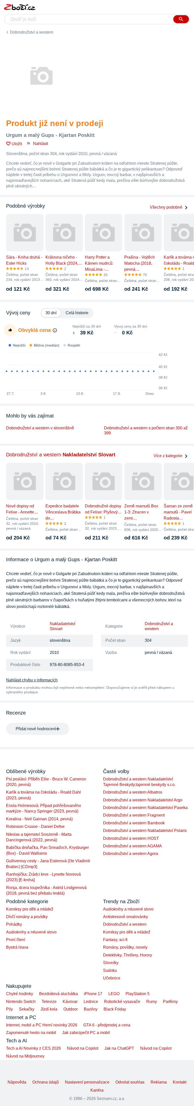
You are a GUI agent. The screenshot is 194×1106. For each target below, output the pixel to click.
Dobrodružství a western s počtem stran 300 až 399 (146, 430)
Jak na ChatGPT (119, 1048)
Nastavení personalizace (87, 1082)
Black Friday (115, 1009)
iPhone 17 (93, 994)
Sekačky (26, 1009)
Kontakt (179, 1082)
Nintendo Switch (21, 1001)
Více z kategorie (168, 456)
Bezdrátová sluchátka (58, 994)
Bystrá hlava (17, 947)
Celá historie (77, 313)
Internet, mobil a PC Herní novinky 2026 (41, 1025)
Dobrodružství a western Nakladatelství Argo (142, 800)
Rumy (151, 1001)
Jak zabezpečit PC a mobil (86, 1032)
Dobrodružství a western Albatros (132, 792)
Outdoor (70, 1009)
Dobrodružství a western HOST (131, 838)
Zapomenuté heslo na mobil (31, 1032)
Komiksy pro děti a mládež (29, 909)
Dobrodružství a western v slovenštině (40, 428)
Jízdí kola (48, 1009)
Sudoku (110, 970)
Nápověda (17, 1082)
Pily (9, 1009)
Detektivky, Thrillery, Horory (127, 955)
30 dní (51, 313)
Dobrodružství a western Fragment (134, 815)
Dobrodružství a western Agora (130, 853)
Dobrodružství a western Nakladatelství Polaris (145, 830)
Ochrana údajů (45, 1082)
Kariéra (97, 1090)
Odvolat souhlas (129, 1082)
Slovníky (110, 963)
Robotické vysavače (122, 1001)
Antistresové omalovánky (125, 917)
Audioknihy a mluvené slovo (31, 932)
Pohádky (14, 924)
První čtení (15, 940)
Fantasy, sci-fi (115, 940)
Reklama (159, 1082)
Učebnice (111, 978)
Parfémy (170, 1001)
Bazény (91, 1009)
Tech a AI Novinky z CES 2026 (33, 1048)
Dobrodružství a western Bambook (134, 823)
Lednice (91, 1001)
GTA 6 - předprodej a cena (106, 1025)
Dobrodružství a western (31, 32)
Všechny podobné (166, 207)
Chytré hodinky (19, 994)
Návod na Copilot (82, 1048)
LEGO (113, 994)
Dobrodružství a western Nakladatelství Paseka (145, 807)
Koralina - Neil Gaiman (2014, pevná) (39, 819)
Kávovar (70, 1001)
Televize (49, 1001)
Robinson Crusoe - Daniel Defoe (35, 826)
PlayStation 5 (138, 994)
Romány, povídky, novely (125, 947)
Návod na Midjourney (25, 1056)
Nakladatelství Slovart (62, 626)
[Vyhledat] (181, 19)
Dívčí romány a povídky (27, 917)
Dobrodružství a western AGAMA (132, 846)
